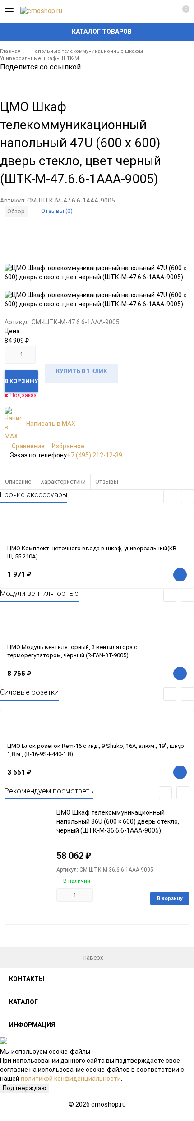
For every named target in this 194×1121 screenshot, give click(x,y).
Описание (18, 481)
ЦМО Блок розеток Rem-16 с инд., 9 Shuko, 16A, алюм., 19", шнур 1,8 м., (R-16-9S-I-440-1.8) (95, 750)
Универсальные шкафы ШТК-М (39, 58)
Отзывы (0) (57, 211)
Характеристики (63, 481)
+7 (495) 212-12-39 (94, 455)
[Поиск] (148, 11)
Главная (10, 51)
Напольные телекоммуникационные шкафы (87, 51)
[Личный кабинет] (165, 11)
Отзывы (106, 481)
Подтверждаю (24, 1088)
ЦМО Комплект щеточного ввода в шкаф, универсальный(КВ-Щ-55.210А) (92, 552)
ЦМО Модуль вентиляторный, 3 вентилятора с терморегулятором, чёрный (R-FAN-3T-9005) (72, 651)
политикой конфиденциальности (71, 1078)
